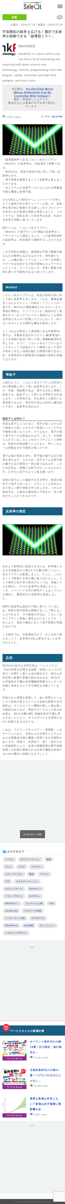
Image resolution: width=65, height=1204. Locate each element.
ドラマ (21, 867)
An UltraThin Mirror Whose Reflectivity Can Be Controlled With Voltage (33, 92)
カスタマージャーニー (27, 881)
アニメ (8, 867)
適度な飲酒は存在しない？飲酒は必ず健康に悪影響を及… (45, 1104)
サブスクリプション (30, 859)
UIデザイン (34, 896)
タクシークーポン (14, 874)
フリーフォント (47, 925)
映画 (49, 859)
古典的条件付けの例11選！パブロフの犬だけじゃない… (45, 1075)
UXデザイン (35, 889)
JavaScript (11, 911)
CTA (7, 881)
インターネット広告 (15, 918)
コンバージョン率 (34, 903)
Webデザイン (12, 903)
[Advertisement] (32, 795)
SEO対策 (28, 925)
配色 (31, 874)
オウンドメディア (14, 889)
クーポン (9, 859)
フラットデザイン (14, 896)
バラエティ (37, 867)
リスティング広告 (33, 911)
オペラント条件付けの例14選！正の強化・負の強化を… (46, 1047)
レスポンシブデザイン (16, 933)
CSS (51, 903)
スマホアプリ (38, 918)
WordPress (11, 925)
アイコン (44, 874)
